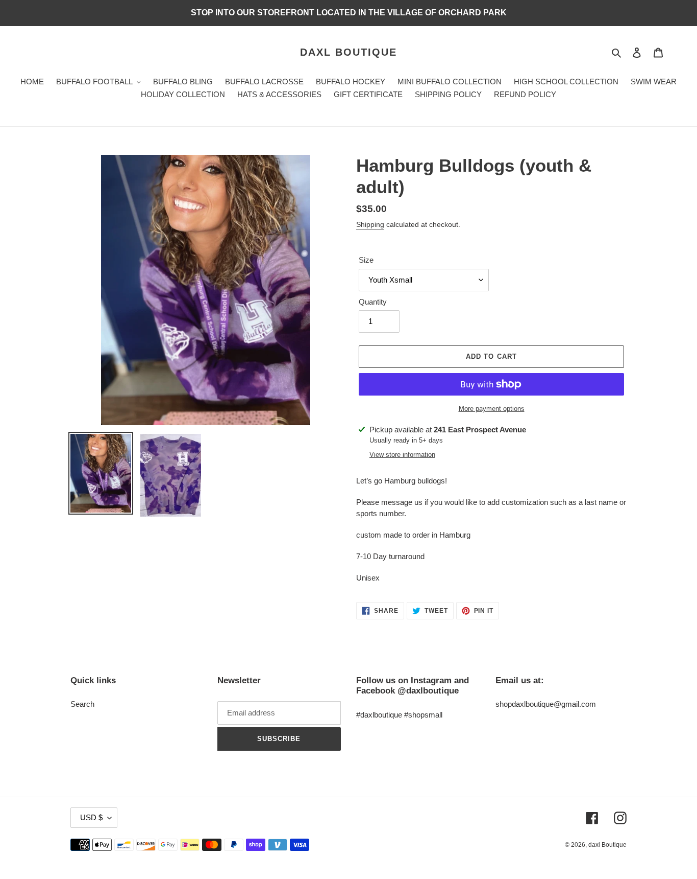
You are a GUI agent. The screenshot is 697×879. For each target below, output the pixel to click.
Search (82, 704)
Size (366, 260)
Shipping (370, 224)
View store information (402, 454)
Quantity (373, 301)
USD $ (91, 817)
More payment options (492, 408)
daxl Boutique (348, 52)
